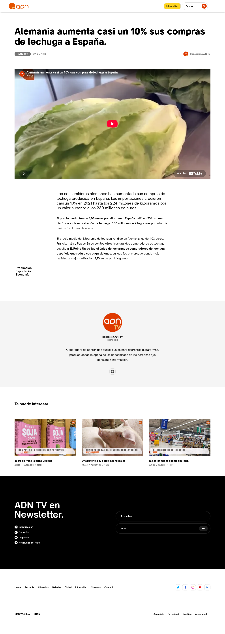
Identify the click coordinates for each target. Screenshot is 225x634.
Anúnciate (159, 614)
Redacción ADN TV (112, 337)
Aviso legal (201, 614)
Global (68, 587)
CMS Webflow (22, 614)
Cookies (187, 614)
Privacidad (173, 614)
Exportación (24, 271)
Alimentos (23, 54)
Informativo (81, 587)
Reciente (29, 587)
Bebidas (56, 587)
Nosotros (96, 587)
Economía (22, 274)
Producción (24, 268)
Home (18, 587)
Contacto (109, 587)
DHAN (37, 614)
